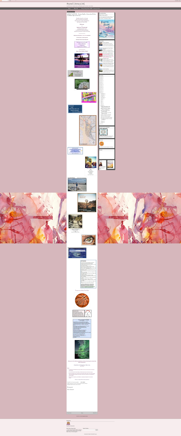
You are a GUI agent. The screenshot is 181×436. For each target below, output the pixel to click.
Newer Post (69, 413)
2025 (101, 78)
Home (69, 8)
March (102, 105)
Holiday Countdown (106, 42)
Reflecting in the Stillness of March (106, 117)
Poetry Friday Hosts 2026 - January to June (90, 8)
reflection (85, 383)
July (101, 100)
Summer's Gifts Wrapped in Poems (108, 63)
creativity (78, 383)
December (102, 93)
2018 (101, 87)
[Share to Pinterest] (84, 382)
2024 (101, 79)
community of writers (73, 383)
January (102, 122)
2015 (101, 91)
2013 (101, 123)
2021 (101, 83)
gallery (81, 383)
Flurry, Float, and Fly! (103, 15)
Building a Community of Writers (106, 114)
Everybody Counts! (106, 58)
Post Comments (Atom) (84, 416)
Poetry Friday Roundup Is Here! (108, 53)
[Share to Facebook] (83, 382)
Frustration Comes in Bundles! (105, 116)
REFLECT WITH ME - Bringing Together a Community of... (105, 109)
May (101, 102)
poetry (83, 383)
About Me (76, 8)
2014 (101, 92)
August (102, 98)
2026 (101, 77)
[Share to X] (82, 382)
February (102, 121)
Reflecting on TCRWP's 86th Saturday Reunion (105, 111)
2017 (101, 88)
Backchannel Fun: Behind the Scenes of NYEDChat (106, 119)
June (101, 101)
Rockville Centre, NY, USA (76, 384)
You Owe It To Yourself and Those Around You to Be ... (106, 113)
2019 (101, 86)
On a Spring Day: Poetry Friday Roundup (108, 48)
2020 (101, 84)
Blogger (95, 434)
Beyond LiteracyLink (75, 4)
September (102, 97)
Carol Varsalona (103, 166)
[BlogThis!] (81, 382)
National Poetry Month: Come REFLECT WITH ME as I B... (105, 107)
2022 (101, 82)
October (102, 96)
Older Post (95, 413)
